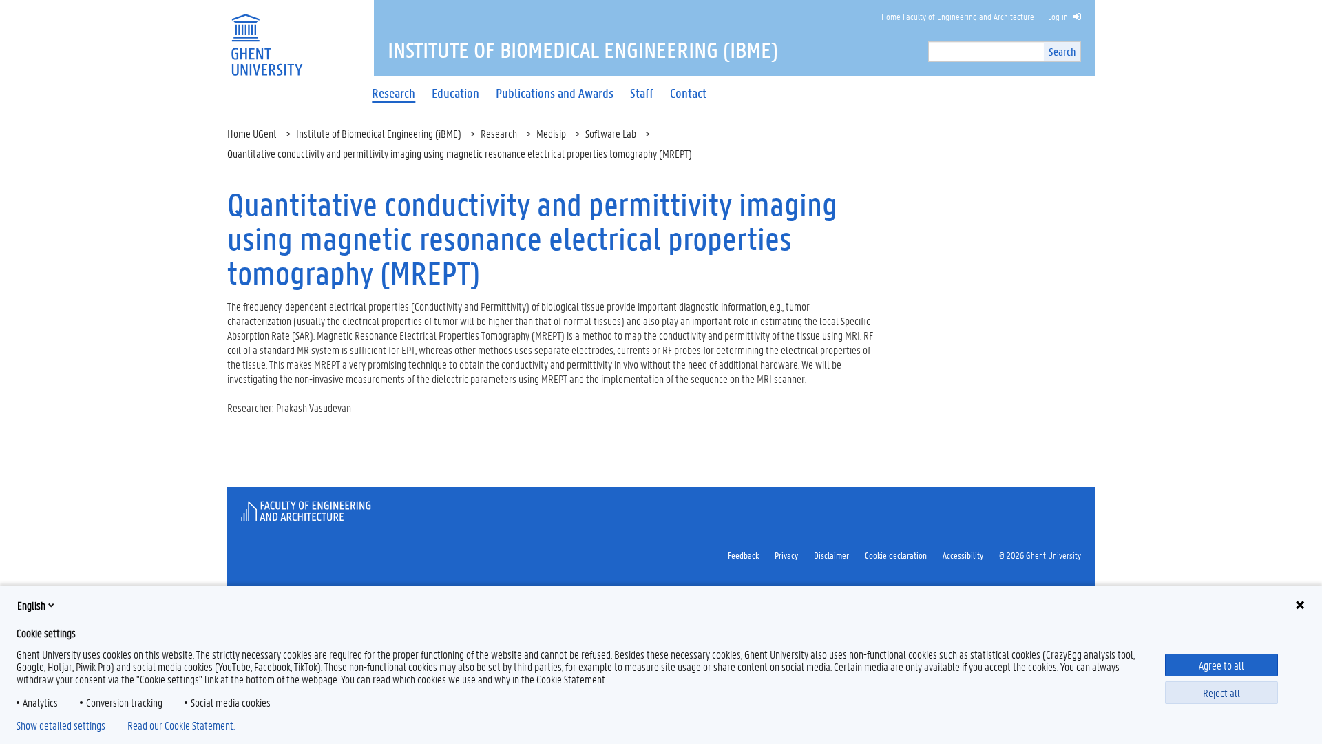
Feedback (743, 555)
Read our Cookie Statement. (181, 725)
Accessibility (963, 555)
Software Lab (610, 133)
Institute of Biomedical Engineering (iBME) (378, 133)
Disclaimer (831, 555)
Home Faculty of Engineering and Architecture (957, 16)
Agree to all (1221, 665)
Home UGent (252, 133)
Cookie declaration (896, 555)
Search (1062, 51)
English (31, 605)
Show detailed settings (61, 725)
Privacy (786, 555)
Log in (1058, 16)
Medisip (551, 133)
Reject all (1221, 692)
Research (499, 133)
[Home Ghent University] (266, 36)
